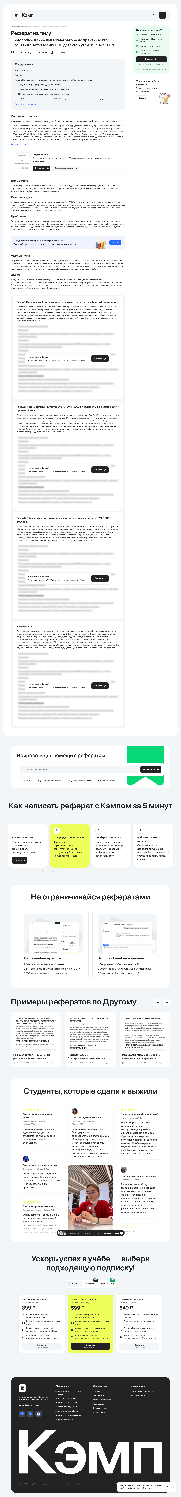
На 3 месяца (90, 1284)
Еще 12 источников (18, 144)
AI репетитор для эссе (65, 1398)
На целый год (107, 1284)
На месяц (73, 1284)
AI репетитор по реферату (67, 1411)
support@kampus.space (30, 1405)
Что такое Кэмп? (138, 1396)
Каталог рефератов (102, 1400)
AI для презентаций (64, 1420)
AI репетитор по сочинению (68, 1415)
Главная (96, 1391)
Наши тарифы (99, 1413)
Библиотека (98, 1396)
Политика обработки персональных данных (83, 1484)
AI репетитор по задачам (66, 1403)
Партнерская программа (142, 1391)
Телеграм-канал (100, 1408)
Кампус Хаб (98, 1404)
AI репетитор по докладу (66, 1407)
